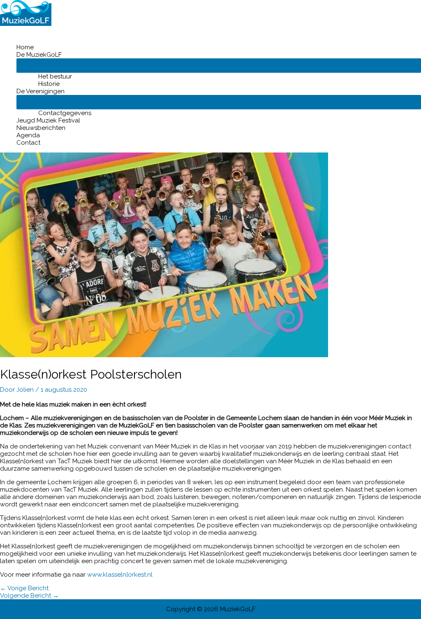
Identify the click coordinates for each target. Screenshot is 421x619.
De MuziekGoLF (39, 54)
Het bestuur (55, 76)
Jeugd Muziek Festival (48, 120)
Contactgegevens (64, 113)
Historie (49, 84)
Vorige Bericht (24, 588)
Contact (28, 142)
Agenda (28, 135)
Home (25, 47)
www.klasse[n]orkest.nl (120, 574)
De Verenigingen (40, 91)
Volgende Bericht (29, 595)
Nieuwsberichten (40, 128)
